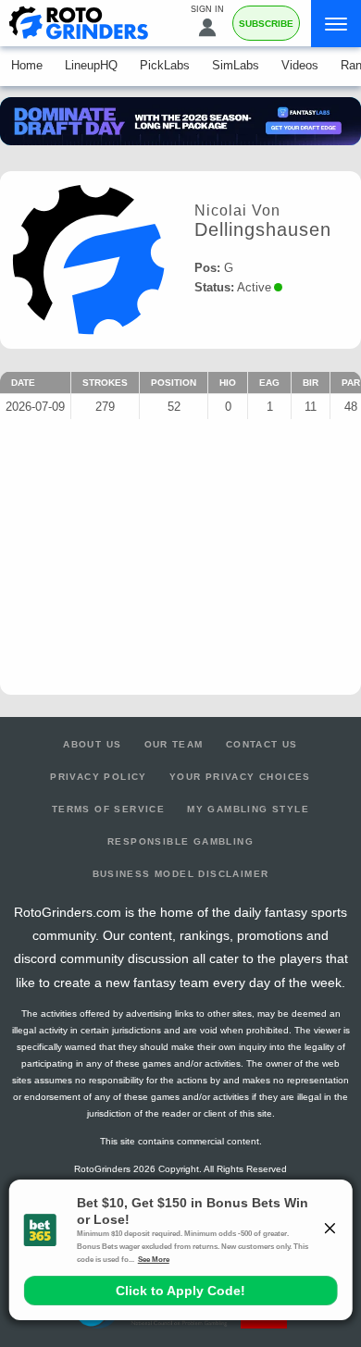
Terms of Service (108, 809)
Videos (299, 65)
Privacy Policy (98, 777)
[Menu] (336, 23)
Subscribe (266, 24)
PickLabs (165, 65)
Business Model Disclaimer (181, 874)
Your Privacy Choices (240, 777)
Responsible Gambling (180, 841)
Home (27, 65)
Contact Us (262, 744)
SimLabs (235, 65)
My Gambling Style (248, 809)
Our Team (174, 744)
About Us (92, 744)
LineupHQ (91, 65)
